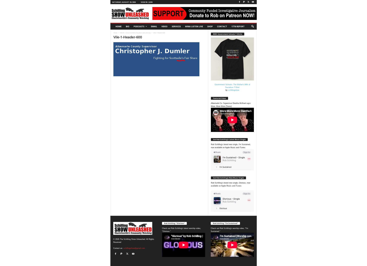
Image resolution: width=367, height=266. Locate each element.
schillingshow (233, 90)
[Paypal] (244, 2)
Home (119, 26)
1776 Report (238, 26)
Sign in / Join (147, 2)
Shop (210, 26)
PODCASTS (139, 26)
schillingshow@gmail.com (134, 248)
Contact (222, 26)
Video (164, 26)
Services (176, 26)
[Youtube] (253, 2)
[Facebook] (239, 2)
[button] (252, 26)
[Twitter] (248, 2)
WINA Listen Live (194, 26)
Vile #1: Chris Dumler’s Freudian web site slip (135, 33)
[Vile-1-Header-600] (159, 59)
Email (154, 26)
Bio (127, 26)
